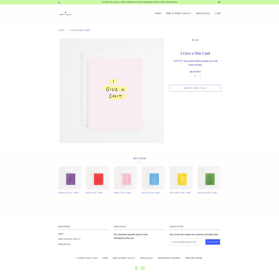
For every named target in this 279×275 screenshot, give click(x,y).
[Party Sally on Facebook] (136, 269)
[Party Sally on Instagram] (143, 269)
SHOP (158, 13)
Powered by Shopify (169, 258)
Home (61, 30)
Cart (218, 13)
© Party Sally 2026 (87, 258)
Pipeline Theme (193, 258)
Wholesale (203, 13)
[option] (111, 90)
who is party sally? (178, 13)
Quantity (195, 72)
